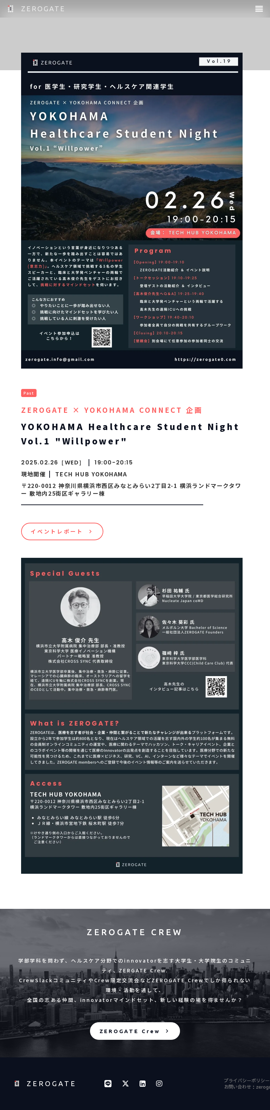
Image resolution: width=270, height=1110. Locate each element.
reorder (259, 9)
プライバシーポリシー (247, 1080)
